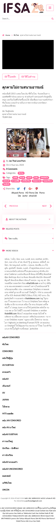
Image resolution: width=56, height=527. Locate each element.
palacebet (6, 278)
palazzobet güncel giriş (24, 263)
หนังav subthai (10, 434)
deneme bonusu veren (30, 281)
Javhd (24, 196)
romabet (6, 317)
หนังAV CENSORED (11, 338)
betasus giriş (24, 311)
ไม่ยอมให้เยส (47, 181)
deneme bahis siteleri (13, 296)
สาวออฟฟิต (15, 181)
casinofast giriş (47, 314)
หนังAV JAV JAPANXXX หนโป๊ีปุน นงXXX (32, 508)
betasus (35, 311)
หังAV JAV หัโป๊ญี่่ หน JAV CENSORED (20, 511)
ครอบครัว (6, 372)
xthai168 (33, 196)
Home (7, 35)
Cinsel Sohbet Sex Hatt (43, 511)
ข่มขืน (15, 177)
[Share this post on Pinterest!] (36, 188)
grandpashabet (35, 266)
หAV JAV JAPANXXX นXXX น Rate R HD (40, 498)
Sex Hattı (17, 513)
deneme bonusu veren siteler (23, 299)
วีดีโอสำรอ (29, 77)
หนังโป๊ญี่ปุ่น (7, 358)
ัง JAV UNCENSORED (8, 508)
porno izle (12, 257)
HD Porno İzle (31, 193)
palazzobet (7, 284)
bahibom (43, 272)
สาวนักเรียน (7, 455)
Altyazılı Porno (17, 193)
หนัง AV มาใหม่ (9, 428)
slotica (47, 284)
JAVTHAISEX (6, 518)
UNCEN (5, 490)
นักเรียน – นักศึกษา (10, 448)
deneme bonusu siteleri (38, 305)
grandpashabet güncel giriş (14, 269)
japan (5, 400)
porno (5, 257)
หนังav (5, 379)
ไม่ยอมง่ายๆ (37, 181)
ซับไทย (16, 35)
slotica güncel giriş (32, 260)
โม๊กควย (5, 407)
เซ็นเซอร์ (6, 386)
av (3, 393)
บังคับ (36, 177)
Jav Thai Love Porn (17, 161)
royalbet (46, 281)
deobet (39, 284)
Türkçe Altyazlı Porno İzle (28, 518)
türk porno (10, 513)
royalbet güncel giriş (38, 257)
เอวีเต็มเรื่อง (26, 181)
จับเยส (22, 177)
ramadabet (39, 290)
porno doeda (23, 257)
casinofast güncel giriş (12, 260)
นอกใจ (29, 177)
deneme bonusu (45, 299)
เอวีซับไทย (6, 483)
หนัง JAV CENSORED (11, 421)
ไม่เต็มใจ (6, 184)
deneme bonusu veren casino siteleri (38, 293)
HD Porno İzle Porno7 (46, 518)
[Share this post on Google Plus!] (30, 188)
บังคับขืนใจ (44, 177)
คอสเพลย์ (6, 476)
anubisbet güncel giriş (17, 266)
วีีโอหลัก (11, 77)
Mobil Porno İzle (22, 521)
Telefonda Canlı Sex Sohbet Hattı (36, 513)
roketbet (16, 317)
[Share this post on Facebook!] (24, 188)
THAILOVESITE (18, 516)
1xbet (13, 311)
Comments (11, 169)
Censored (7, 351)
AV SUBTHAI (8, 365)
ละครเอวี (6, 181)
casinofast (32, 272)
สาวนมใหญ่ (7, 441)
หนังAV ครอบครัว (10, 462)
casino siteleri (30, 296)
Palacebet (22, 272)
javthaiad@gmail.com (34, 501)
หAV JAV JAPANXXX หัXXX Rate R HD (39, 516)
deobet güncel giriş (43, 278)
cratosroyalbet (21, 314)
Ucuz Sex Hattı (34, 521)
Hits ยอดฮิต (7, 414)
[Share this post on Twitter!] (18, 188)
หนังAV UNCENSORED (12, 469)
